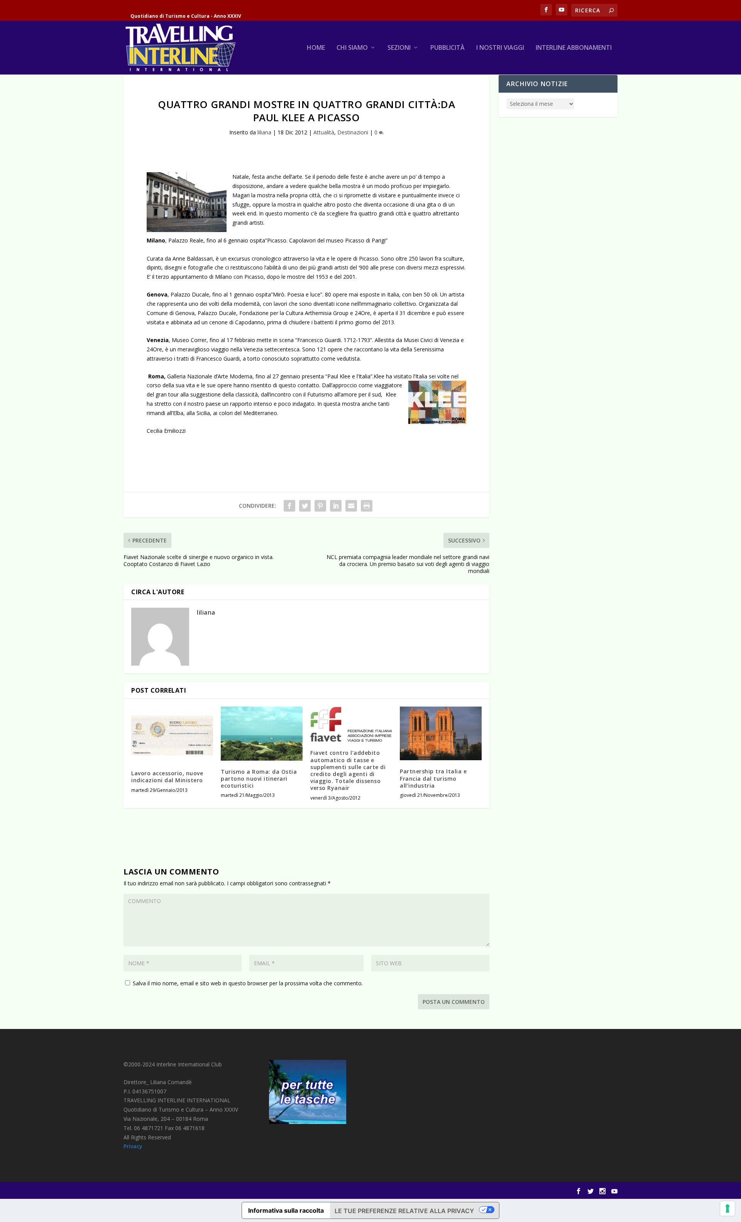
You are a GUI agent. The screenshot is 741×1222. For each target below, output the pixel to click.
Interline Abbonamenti (574, 48)
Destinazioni (352, 132)
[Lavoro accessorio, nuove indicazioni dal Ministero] (172, 734)
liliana (264, 132)
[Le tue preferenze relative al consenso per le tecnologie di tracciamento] (727, 1208)
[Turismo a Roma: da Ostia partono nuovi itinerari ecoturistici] (262, 733)
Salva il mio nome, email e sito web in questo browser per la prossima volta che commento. (248, 983)
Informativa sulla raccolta (286, 1210)
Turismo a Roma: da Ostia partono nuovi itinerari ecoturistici (259, 778)
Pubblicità (447, 48)
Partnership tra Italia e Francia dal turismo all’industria (433, 778)
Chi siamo (352, 48)
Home (316, 48)
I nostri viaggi (500, 48)
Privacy (133, 1146)
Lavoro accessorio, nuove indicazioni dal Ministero (167, 776)
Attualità (323, 132)
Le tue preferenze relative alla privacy (404, 1211)
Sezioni (399, 48)
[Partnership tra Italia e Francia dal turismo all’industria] (441, 733)
